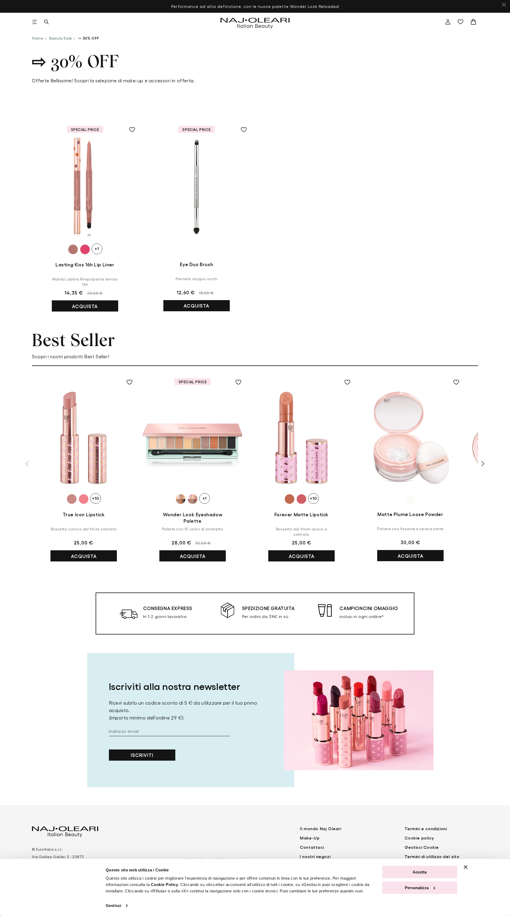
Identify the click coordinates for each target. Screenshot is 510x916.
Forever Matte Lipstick (301, 514)
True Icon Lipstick (84, 514)
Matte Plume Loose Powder (410, 514)
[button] (34, 22)
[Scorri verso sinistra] (27, 464)
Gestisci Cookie (422, 847)
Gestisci (113, 905)
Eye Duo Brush (196, 264)
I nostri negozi (315, 856)
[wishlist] (462, 22)
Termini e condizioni (426, 828)
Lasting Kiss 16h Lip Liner (85, 264)
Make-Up (310, 837)
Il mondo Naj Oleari (320, 828)
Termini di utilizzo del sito (432, 856)
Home (37, 38)
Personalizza (417, 887)
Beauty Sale (60, 38)
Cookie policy (419, 837)
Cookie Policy (164, 884)
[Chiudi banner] (466, 867)
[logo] (255, 22)
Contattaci (312, 847)
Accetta (420, 872)
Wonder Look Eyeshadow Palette (193, 517)
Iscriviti (142, 755)
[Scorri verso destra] (483, 464)
